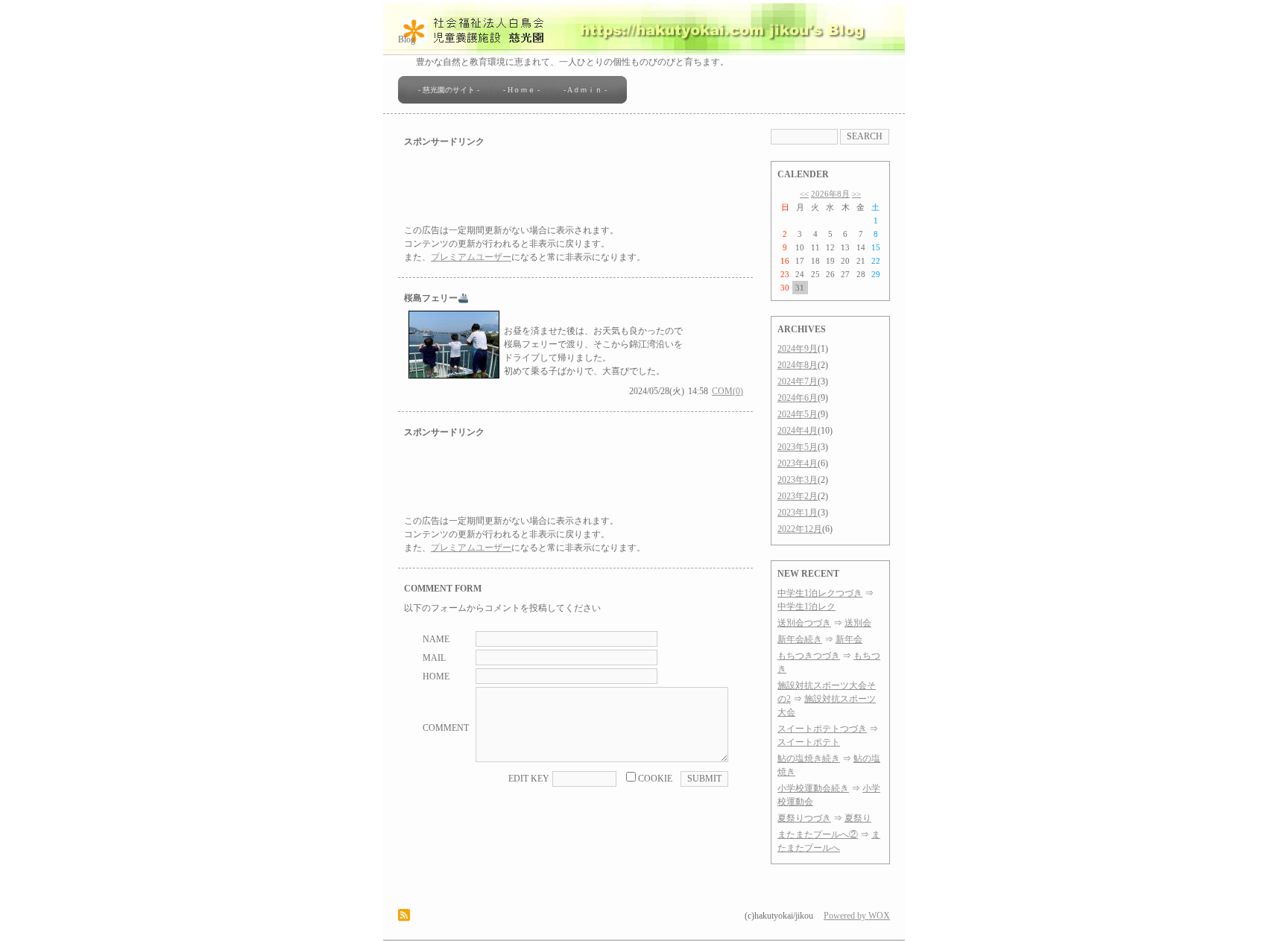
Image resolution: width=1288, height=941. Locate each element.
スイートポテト (808, 742)
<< (804, 193)
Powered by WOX (857, 915)
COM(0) (727, 391)
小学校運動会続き (813, 788)
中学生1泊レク (806, 606)
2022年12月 (799, 529)
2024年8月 (797, 365)
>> (856, 193)
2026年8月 (830, 193)
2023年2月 (797, 496)
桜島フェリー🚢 (436, 298)
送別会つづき (804, 623)
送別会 (858, 623)
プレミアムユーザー (471, 257)
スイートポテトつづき (822, 728)
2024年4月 (797, 430)
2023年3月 (797, 480)
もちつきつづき (808, 655)
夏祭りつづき (804, 818)
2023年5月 (797, 447)
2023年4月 (797, 463)
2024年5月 (797, 414)
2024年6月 (797, 398)
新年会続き (799, 639)
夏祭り (858, 818)
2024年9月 (797, 348)
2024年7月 (797, 381)
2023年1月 (797, 512)
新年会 (849, 639)
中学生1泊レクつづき (819, 593)
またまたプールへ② (817, 834)
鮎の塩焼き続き (808, 758)
